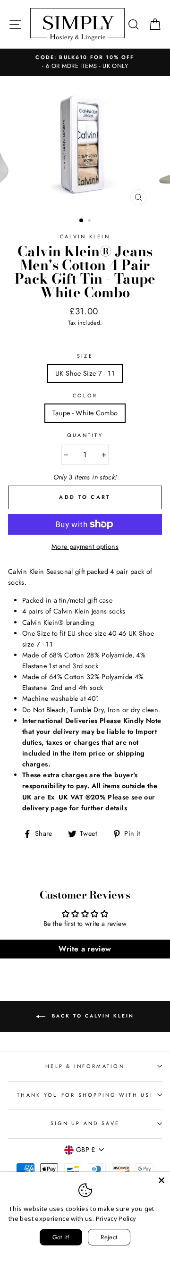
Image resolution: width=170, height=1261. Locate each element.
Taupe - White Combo (85, 413)
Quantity (85, 435)
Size (85, 356)
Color (85, 395)
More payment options (85, 546)
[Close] (161, 1180)
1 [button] (81, 221)
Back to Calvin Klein (91, 1016)
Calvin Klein (85, 236)
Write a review (85, 948)
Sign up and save (85, 1123)
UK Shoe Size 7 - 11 (85, 373)
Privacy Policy (116, 1218)
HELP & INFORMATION (85, 1066)
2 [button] (90, 221)
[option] (85, 143)
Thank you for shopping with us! (85, 1095)
